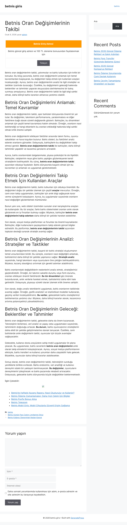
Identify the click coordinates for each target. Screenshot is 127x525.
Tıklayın (43, 63)
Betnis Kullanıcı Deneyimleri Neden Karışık (25, 417)
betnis (117, 6)
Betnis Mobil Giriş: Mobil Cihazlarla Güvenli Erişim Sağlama (40, 405)
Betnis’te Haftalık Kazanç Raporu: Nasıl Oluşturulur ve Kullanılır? (42, 393)
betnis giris (13, 6)
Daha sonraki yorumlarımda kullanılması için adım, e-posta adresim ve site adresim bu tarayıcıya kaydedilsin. (42, 493)
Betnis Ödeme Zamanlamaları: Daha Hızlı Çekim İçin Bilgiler (40, 396)
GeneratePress (77, 518)
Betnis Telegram (19, 402)
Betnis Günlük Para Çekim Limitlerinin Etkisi (25, 415)
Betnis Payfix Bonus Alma (24, 399)
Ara (95, 21)
